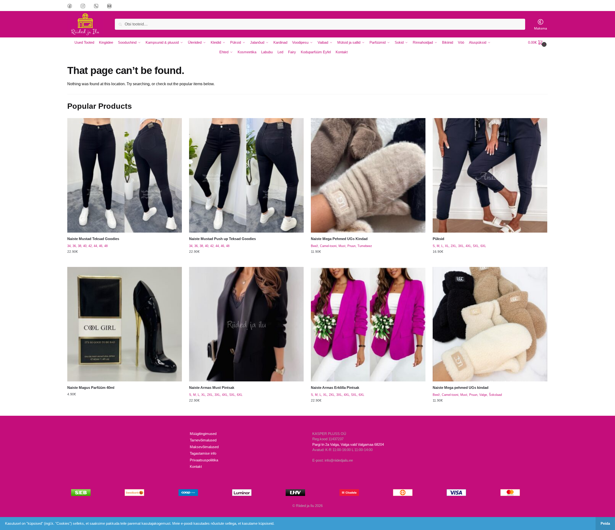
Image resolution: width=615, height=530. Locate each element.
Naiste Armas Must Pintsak (211, 387)
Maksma (540, 28)
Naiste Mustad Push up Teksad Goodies (222, 239)
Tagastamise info (203, 453)
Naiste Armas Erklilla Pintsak (335, 387)
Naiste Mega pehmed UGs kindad (460, 387)
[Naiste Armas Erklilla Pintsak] (368, 324)
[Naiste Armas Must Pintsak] (246, 324)
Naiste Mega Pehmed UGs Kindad (339, 239)
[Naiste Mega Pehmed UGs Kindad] (368, 175)
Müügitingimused (203, 434)
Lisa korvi (125, 410)
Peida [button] (605, 523)
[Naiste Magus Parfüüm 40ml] (124, 324)
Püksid (438, 239)
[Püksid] (490, 175)
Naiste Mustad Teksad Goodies (93, 239)
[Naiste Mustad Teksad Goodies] (124, 175)
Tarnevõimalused (203, 440)
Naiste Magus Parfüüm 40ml (90, 387)
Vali (124, 261)
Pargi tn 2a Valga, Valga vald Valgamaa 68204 (348, 444)
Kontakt (196, 466)
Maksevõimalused (204, 447)
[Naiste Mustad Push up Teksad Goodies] (246, 175)
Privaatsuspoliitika (204, 460)
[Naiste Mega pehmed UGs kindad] (490, 324)
